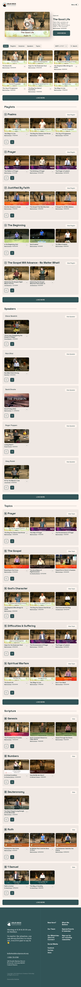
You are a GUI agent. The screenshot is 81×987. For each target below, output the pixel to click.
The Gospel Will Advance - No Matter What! (34, 262)
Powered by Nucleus (13, 979)
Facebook (51, 948)
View (73, 719)
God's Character (18, 588)
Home (6, 46)
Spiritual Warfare (18, 663)
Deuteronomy (16, 792)
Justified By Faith (19, 187)
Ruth (11, 829)
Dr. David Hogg (8, 888)
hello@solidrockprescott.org (17, 953)
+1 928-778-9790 (13, 957)
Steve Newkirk (11, 316)
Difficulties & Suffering (21, 626)
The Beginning (16, 225)
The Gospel (14, 551)
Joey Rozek (10, 461)
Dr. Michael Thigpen (35, 777)
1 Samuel (13, 866)
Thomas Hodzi (59, 609)
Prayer (12, 152)
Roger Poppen (11, 425)
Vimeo (49, 952)
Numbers (13, 756)
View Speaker (71, 317)
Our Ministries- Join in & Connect (53, 937)
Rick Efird (9, 353)
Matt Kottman (56, 28)
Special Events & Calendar (68, 930)
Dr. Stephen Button (35, 573)
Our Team (51, 929)
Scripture (21, 46)
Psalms (12, 114)
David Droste (10, 389)
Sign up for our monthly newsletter (67, 937)
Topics (38, 46)
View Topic (71, 514)
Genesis (12, 718)
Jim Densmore (8, 285)
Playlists (13, 46)
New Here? (52, 923)
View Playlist (71, 115)
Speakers (30, 46)
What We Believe (65, 924)
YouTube (50, 950)
